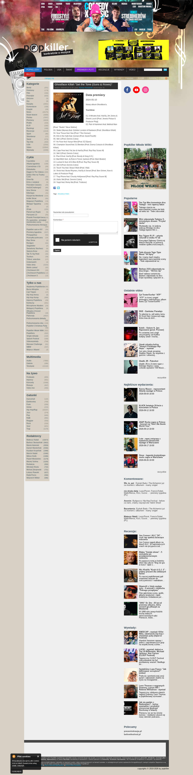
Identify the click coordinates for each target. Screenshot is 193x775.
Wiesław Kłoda (33, 467)
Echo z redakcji (33, 182)
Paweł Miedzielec (34, 459)
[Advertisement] (88, 203)
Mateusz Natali (33, 440)
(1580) (45, 453)
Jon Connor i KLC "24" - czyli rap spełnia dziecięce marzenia (151, 537)
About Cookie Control (14, 756)
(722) (46, 467)
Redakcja (30, 464)
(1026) (45, 461)
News (29, 112)
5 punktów (31, 161)
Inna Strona (31, 190)
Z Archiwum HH (33, 270)
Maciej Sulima (32, 461)
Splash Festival (33, 339)
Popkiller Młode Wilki (35, 330)
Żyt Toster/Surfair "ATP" (150, 295)
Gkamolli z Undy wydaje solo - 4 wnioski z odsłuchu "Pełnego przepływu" (152, 588)
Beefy (29, 88)
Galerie (30, 363)
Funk (29, 404)
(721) (46, 470)
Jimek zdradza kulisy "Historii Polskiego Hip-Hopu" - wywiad (150, 346)
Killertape (30, 193)
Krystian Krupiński (34, 451)
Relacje (30, 385)
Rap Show (31, 240)
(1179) (46, 459)
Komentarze (31, 107)
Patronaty (129, 78)
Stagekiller (31, 246)
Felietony (30, 90)
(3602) (45, 442)
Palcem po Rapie (34, 212)
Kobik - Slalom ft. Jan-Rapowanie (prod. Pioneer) (151, 329)
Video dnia (31, 265)
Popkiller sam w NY (35, 229)
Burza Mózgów (33, 289)
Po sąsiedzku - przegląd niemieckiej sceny (36, 221)
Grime (29, 407)
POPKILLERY (32, 69)
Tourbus (30, 257)
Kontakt (141, 78)
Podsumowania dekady (36, 318)
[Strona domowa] (48, 50)
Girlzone (30, 98)
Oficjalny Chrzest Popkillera (33, 312)
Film (28, 93)
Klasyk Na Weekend (35, 196)
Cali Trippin (31, 292)
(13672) (45, 440)
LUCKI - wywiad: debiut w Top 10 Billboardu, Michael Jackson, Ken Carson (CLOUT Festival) (151, 652)
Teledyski (30, 366)
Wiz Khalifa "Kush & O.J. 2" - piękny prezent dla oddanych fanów (152, 572)
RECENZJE (103, 69)
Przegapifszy (32, 235)
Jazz (28, 412)
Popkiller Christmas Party (37, 326)
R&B (28, 418)
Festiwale (30, 377)
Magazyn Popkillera (35, 201)
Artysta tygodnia (33, 164)
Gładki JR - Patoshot (148, 361)
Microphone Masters (35, 306)
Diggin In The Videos (35, 172)
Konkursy (30, 303)
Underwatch (31, 262)
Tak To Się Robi (33, 254)
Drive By (30, 179)
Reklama (152, 78)
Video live (31, 388)
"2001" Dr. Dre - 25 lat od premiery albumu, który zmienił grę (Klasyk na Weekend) (150, 606)
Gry (28, 101)
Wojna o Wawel (33, 350)
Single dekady (32, 336)
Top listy (30, 142)
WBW (29, 347)
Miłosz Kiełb (31, 456)
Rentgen (30, 243)
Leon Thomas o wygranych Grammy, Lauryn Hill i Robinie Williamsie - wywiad (152, 688)
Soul (28, 426)
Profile (29, 123)
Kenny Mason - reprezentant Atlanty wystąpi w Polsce (152, 390)
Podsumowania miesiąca (37, 225)
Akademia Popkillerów (36, 287)
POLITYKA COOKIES (73, 765)
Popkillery (31, 333)
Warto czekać (32, 267)
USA (59, 69)
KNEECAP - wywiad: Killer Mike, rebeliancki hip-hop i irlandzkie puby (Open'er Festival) (151, 635)
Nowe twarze (32, 115)
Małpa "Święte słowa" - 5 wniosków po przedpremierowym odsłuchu (150, 555)
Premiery (30, 120)
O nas (118, 78)
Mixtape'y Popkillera (35, 308)
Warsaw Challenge (34, 344)
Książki (29, 109)
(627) (46, 472)
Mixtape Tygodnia (34, 204)
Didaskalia (31, 169)
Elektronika (31, 402)
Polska (29, 117)
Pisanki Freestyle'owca (36, 217)
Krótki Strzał (31, 198)
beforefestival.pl (132, 734)
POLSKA (48, 69)
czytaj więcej (16, 771)
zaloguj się (49, 78)
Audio (29, 361)
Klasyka (30, 104)
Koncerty (30, 382)
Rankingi (30, 128)
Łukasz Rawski (33, 472)
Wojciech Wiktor (33, 478)
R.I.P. (29, 126)
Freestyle (30, 96)
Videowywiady (32, 341)
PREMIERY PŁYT (85, 69)
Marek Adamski (33, 445)
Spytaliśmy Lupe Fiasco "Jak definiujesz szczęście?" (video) (152, 671)
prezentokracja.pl (133, 731)
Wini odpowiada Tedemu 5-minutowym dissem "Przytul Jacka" (152, 221)
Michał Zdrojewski (34, 470)
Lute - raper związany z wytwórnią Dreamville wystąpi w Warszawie (150, 441)
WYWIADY (119, 69)
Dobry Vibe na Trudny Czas (35, 176)
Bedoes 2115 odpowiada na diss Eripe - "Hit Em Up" (151, 270)
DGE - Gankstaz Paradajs (150, 311)
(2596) (45, 448)
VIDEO (132, 69)
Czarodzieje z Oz (34, 166)
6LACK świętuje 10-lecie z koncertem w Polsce (151, 406)
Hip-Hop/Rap (32, 410)
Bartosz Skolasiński (35, 442)
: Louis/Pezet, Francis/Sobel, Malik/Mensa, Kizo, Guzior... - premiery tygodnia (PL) (145, 493)
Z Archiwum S (32, 276)
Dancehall (31, 399)
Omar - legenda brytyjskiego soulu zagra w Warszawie (152, 456)
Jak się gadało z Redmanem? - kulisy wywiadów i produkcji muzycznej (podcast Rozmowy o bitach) (149, 706)
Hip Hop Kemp (33, 297)
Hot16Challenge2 (34, 188)
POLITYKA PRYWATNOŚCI (54, 765)
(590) (46, 475)
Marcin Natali (32, 453)
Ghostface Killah (63, 194)
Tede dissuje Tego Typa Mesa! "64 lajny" (150, 253)
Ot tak (29, 209)
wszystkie (161, 377)
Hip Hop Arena (33, 295)
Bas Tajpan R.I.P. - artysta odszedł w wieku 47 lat (151, 237)
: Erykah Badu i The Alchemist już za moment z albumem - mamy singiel (144, 484)
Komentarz (58, 220)
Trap (28, 429)
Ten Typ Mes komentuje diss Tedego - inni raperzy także (152, 203)
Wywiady (30, 150)
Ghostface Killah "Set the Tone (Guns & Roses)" (83, 84)
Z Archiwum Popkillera (36, 273)
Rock (29, 423)
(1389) (45, 456)
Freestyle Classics (34, 185)
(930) (46, 464)
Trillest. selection (33, 259)
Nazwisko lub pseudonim (63, 212)
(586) (46, 478)
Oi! (28, 207)
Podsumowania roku (35, 323)
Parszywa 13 (32, 215)
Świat (29, 139)
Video (29, 147)
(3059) (45, 445)
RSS (163, 78)
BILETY (30, 74)
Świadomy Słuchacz (35, 248)
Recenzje (30, 131)
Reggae (30, 421)
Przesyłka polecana (35, 238)
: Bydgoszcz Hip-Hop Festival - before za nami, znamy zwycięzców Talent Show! (144, 502)
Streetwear (31, 136)
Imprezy (30, 380)
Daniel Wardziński (34, 448)
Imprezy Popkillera (34, 300)
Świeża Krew (32, 251)
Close (38, 756)
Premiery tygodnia (34, 232)
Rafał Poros (31, 475)
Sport (29, 134)
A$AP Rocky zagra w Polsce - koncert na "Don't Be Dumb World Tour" (152, 424)
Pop (28, 415)
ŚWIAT (69, 69)
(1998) (45, 451)
